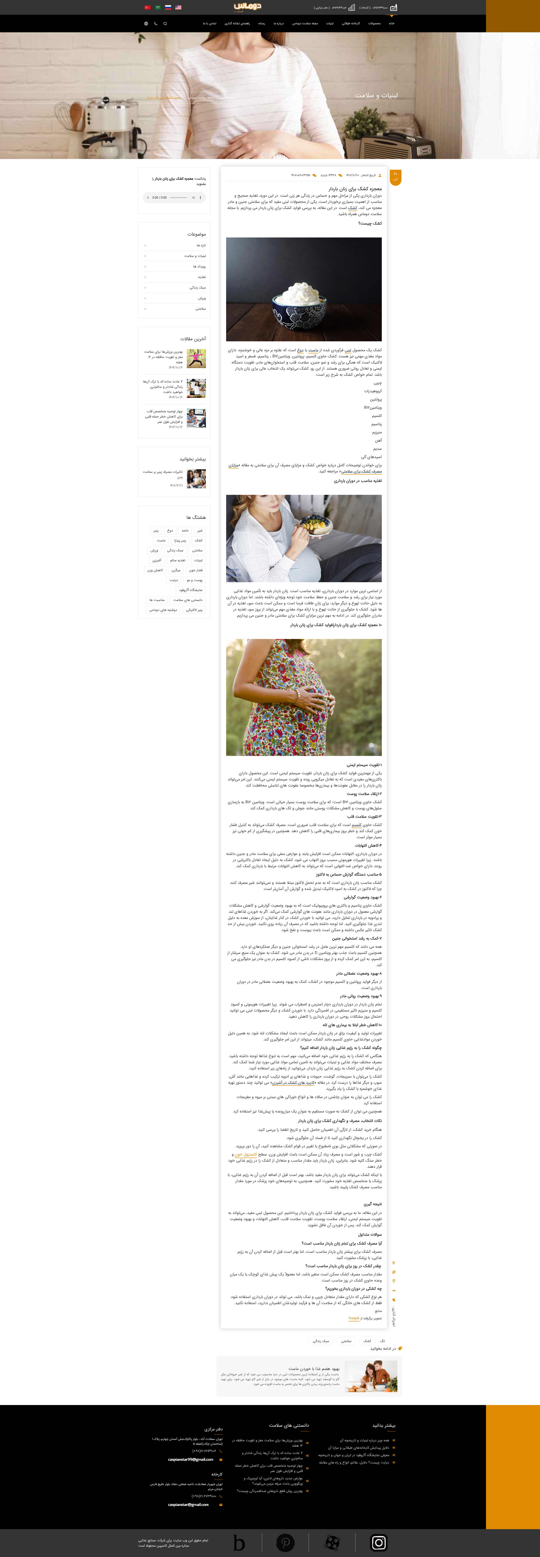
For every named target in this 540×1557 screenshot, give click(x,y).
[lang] (146, 23)
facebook (394, 1290)
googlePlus (394, 1281)
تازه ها (201, 245)
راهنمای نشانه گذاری (237, 23)
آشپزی (157, 560)
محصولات (374, 23)
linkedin (394, 1262)
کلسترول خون (246, 1154)
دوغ (170, 530)
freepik (354, 1318)
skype (394, 1272)
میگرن (176, 570)
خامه (185, 530)
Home (248, 7)
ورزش (202, 298)
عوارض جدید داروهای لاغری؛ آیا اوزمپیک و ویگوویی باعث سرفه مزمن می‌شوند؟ (273, 1481)
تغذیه (202, 277)
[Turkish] (146, 7)
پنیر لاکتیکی (194, 610)
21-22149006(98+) (204, 1451)
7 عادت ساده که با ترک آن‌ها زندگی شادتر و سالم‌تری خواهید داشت (163, 387)
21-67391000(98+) (204, 1496)
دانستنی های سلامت (187, 600)
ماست (161, 540)
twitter (394, 1300)
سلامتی (346, 1341)
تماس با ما (209, 23)
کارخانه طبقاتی (351, 23)
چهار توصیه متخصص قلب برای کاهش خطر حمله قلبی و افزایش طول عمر (164, 417)
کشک (367, 1341)
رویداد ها (199, 266)
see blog (196, 359)
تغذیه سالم (177, 560)
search (165, 23)
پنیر (156, 530)
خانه (391, 23)
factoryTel (378, 9)
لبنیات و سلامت (195, 256)
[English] (177, 7)
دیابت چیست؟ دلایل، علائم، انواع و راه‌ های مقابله (354, 1462)
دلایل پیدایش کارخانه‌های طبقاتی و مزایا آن (358, 1447)
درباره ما (279, 23)
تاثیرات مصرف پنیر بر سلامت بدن (163, 474)
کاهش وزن (155, 570)
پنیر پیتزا (180, 540)
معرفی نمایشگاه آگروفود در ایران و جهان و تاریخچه (353, 1455)
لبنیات (329, 23)
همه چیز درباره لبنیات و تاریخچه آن (364, 1440)
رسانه (261, 23)
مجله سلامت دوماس (305, 23)
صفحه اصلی (227, 97)
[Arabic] (157, 7)
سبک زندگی (321, 1341)
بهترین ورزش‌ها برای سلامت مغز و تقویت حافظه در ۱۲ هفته (163, 357)
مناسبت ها (157, 600)
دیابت (174, 580)
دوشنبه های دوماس (163, 610)
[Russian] (167, 7)
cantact (155, 23)
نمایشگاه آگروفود (190, 590)
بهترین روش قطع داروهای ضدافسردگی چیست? (270, 1491)
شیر (199, 530)
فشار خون (195, 570)
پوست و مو (194, 580)
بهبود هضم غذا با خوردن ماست (314, 1369)
